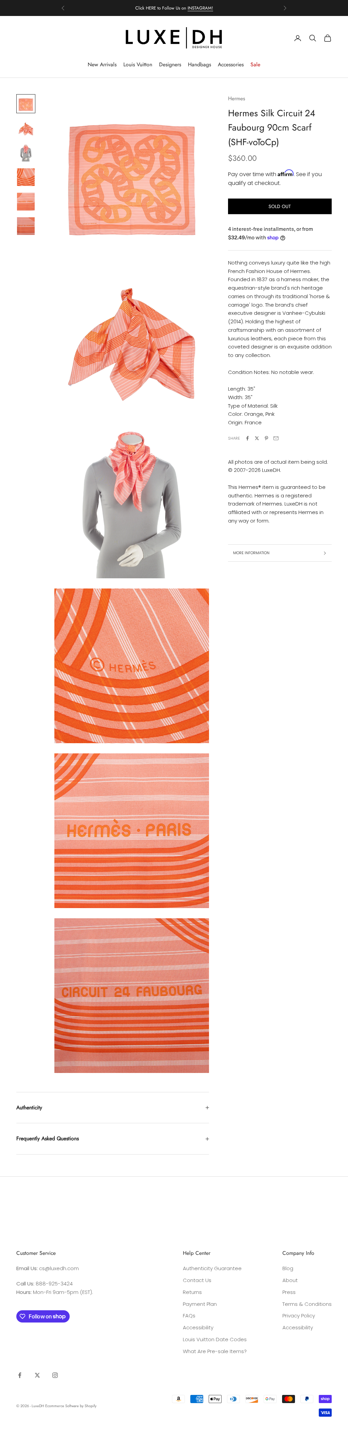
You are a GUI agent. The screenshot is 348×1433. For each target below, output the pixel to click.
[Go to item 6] (25, 226)
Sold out (279, 206)
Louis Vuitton (137, 64)
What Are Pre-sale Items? (215, 1351)
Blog (287, 1268)
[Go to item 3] (25, 152)
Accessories (231, 64)
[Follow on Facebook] (19, 1375)
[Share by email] (276, 438)
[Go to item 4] (25, 177)
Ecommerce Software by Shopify (71, 1406)
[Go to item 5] (25, 201)
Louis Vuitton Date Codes (215, 1339)
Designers (170, 64)
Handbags (199, 64)
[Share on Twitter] (257, 438)
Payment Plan (200, 1304)
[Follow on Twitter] (37, 1375)
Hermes (236, 98)
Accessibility (198, 1327)
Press (289, 1292)
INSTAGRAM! (200, 8)
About (290, 1280)
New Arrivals (102, 64)
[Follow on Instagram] (55, 1375)
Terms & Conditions (307, 1304)
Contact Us (197, 1280)
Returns (192, 1292)
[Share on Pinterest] (266, 438)
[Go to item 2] (25, 128)
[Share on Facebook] (247, 438)
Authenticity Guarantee (212, 1268)
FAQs (189, 1315)
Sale (255, 64)
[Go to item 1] (25, 103)
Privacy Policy (298, 1315)
